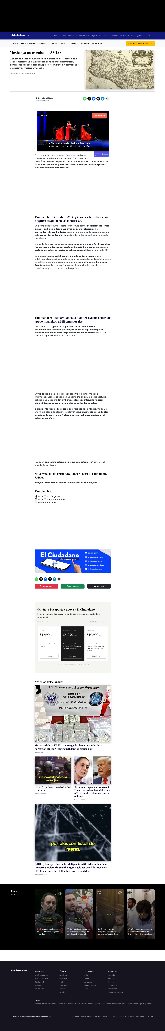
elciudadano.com (47, 502)
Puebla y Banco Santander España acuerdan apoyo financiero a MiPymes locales (73, 319)
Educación (116, 1004)
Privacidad (39, 989)
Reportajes (112, 989)
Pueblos (54, 43)
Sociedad (85, 43)
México (71, 35)
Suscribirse (72, 656)
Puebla (32, 73)
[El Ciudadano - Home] (20, 35)
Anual (103, 622)
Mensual (93, 622)
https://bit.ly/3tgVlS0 (49, 496)
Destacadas (15, 73)
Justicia (64, 43)
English (94, 35)
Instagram (63, 978)
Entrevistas (125, 35)
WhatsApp (74, 586)
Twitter (62, 982)
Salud (83, 1004)
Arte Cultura (97, 43)
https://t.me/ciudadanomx (52, 499)
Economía (43, 43)
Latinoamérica (82, 35)
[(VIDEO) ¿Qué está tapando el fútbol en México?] (53, 770)
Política (15, 43)
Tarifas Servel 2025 (119, 1017)
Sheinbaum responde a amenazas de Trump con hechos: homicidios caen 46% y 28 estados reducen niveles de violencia (92, 791)
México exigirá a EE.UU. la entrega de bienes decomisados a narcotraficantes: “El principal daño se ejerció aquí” (69, 747)
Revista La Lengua (115, 992)
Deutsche (102, 35)
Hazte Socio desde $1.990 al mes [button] (140, 43)
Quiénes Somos (41, 975)
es (149, 1017)
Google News (47, 586)
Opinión (114, 35)
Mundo (57, 35)
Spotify (62, 992)
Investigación (137, 35)
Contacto (39, 985)
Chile (64, 35)
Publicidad (39, 982)
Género (74, 43)
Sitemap (131, 1017)
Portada (111, 975)
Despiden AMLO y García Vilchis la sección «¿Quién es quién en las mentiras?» (72, 219)
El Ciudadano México (44, 98)
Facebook (63, 975)
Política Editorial (41, 978)
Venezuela (88, 982)
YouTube (100, 586)
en (152, 1017)
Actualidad (112, 978)
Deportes (147, 1004)
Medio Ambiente (28, 43)
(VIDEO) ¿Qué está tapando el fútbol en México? (53, 789)
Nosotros (76, 1017)
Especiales (98, 1004)
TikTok (62, 989)
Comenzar (49, 656)
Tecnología (137, 1004)
